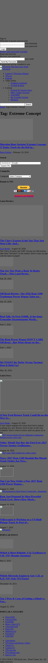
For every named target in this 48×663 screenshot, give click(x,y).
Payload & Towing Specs (21, 90)
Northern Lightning (19, 83)
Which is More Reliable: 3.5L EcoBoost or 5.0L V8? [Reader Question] (23, 554)
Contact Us (10, 648)
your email (29, 59)
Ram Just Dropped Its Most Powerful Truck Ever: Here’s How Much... (20, 498)
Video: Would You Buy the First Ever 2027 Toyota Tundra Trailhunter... (23, 444)
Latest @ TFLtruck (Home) (17, 73)
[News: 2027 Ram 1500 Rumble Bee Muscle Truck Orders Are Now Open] (18, 453)
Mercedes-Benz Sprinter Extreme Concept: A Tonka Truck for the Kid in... (23, 146)
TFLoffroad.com (12, 652)
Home (2, 107)
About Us (9, 645)
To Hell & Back (17, 85)
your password (31, 46)
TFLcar (8, 76)
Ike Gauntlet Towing (19, 97)
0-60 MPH (15, 95)
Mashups (14, 100)
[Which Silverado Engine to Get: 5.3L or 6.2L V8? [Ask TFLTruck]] (6, 570)
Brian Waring (5, 152)
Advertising (10, 640)
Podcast (8, 78)
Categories (4, 176)
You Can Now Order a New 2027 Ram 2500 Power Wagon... (21, 482)
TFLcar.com (10, 650)
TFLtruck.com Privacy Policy (17, 643)
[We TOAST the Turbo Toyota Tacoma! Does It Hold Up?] (6, 357)
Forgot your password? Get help (13, 51)
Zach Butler (5, 249)
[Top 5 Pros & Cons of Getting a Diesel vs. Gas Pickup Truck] (6, 593)
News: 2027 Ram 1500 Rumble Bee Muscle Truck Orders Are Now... (23, 459)
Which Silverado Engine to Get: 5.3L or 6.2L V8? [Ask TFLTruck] (21, 577)
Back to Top (10, 655)
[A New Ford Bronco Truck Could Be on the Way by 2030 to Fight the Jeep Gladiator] (21, 410)
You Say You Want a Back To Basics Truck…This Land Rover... (20, 272)
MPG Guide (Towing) (20, 92)
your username (31, 43)
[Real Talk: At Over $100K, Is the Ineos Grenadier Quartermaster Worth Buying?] (6, 311)
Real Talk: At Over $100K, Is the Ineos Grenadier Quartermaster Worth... (21, 318)
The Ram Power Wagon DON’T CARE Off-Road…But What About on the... (21, 341)
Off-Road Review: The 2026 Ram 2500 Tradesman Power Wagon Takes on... (21, 295)
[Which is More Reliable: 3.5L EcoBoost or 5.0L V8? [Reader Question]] (6, 548)
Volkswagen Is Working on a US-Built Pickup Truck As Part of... (21, 521)
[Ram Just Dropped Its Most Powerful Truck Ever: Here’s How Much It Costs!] (23, 491)
